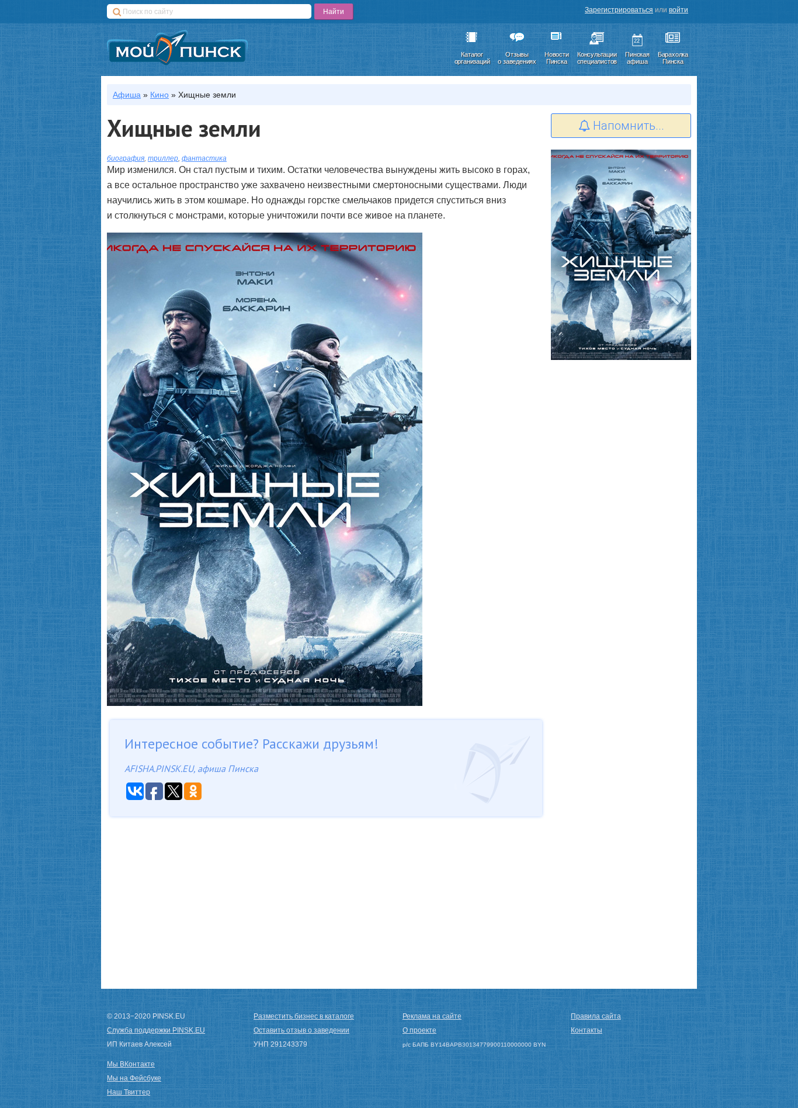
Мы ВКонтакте (131, 1064)
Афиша (127, 94)
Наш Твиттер (128, 1092)
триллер (163, 158)
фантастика (204, 158)
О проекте (419, 1030)
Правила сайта (596, 1016)
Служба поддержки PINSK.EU (156, 1030)
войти (678, 10)
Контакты (586, 1030)
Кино (159, 94)
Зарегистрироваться (619, 10)
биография (125, 158)
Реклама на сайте (432, 1016)
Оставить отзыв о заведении (301, 1030)
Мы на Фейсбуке (134, 1078)
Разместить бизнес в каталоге (304, 1016)
